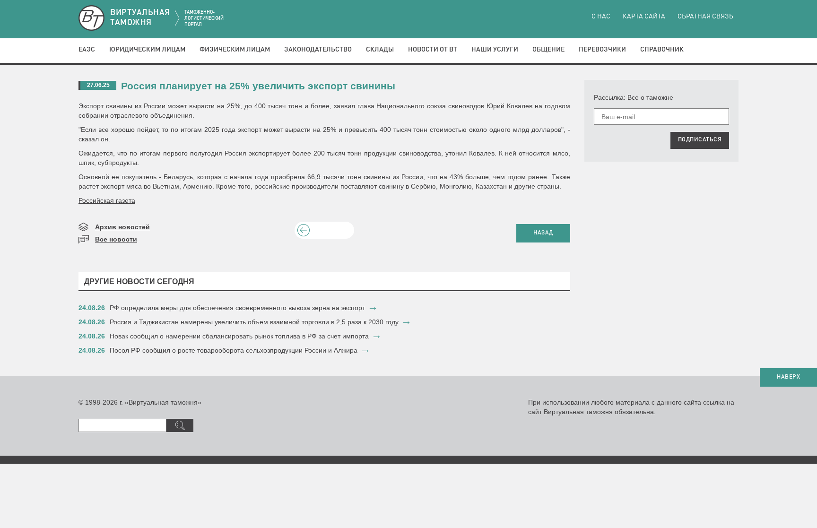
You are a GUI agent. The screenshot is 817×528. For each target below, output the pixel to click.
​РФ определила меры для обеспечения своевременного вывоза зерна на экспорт (237, 308)
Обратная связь (705, 16)
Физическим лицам (235, 49)
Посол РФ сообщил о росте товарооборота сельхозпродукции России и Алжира (233, 350)
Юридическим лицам (147, 49)
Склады (380, 49)
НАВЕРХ (788, 377)
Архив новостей (122, 227)
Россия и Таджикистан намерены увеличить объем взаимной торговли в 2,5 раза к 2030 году (254, 322)
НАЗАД (543, 233)
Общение (548, 49)
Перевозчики (602, 49)
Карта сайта (644, 16)
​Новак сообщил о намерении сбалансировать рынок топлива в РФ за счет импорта (239, 336)
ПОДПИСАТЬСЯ (700, 140)
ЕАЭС (86, 49)
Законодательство (318, 49)
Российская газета (106, 200)
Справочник (662, 49)
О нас (600, 16)
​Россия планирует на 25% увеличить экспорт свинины (258, 85)
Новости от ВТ (432, 49)
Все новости (116, 239)
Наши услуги (494, 49)
